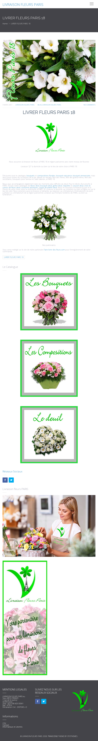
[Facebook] (5, 480)
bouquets (31, 175)
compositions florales (46, 175)
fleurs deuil (34, 185)
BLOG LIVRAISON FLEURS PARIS (49, 105)
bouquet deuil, (46, 185)
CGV (4, 723)
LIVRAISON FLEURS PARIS (23, 4)
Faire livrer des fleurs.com (54, 249)
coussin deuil (78, 185)
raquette (67, 185)
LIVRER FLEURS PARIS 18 (13, 257)
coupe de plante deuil (48, 187)
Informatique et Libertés (12, 727)
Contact (6, 725)
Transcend (53, 736)
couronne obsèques (29, 187)
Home (5, 23)
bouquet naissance (64, 175)
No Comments (89, 105)
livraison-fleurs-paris (24, 105)
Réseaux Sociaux (12, 471)
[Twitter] (11, 480)
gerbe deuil (57, 185)
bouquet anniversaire (81, 175)
